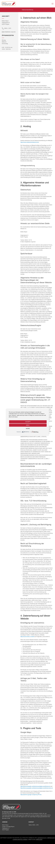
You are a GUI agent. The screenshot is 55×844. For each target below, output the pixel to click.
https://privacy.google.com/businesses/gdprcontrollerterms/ (35, 786)
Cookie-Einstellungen (20, 839)
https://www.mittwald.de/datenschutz (29, 142)
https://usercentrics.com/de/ (27, 636)
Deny (28, 425)
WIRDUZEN (39, 839)
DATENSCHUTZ (42, 837)
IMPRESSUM (50, 837)
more (28, 428)
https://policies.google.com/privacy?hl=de (30, 794)
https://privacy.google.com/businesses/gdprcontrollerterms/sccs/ (36, 788)
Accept (28, 421)
